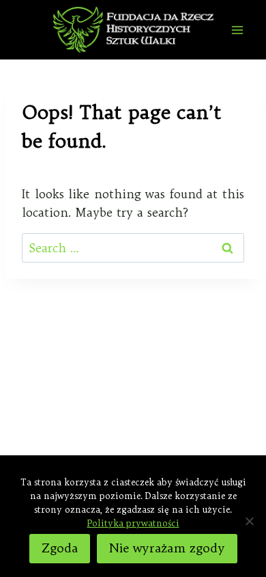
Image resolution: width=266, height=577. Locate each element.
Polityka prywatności (133, 523)
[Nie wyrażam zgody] (249, 521)
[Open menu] (237, 29)
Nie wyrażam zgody (167, 548)
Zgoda (60, 548)
